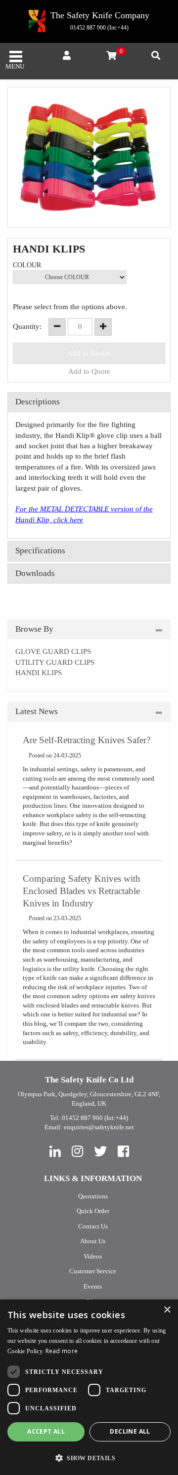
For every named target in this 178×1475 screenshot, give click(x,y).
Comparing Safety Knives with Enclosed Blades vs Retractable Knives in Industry (81, 890)
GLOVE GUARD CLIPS (53, 651)
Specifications (40, 550)
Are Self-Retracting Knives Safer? (86, 740)
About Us (92, 1241)
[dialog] (89, 1387)
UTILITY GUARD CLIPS (54, 662)
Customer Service (92, 1271)
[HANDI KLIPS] (89, 157)
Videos (93, 1256)
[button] (89, 1458)
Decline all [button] (130, 1431)
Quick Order (93, 1211)
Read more (61, 1351)
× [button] (167, 1310)
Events (93, 1286)
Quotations (93, 1196)
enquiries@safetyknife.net (99, 1127)
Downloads (35, 573)
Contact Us (93, 1226)
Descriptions (37, 401)
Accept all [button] (46, 1431)
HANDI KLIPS (38, 673)
